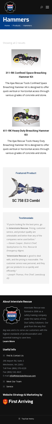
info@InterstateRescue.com (23, 375)
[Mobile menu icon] (47, 7)
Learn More (9, 341)
